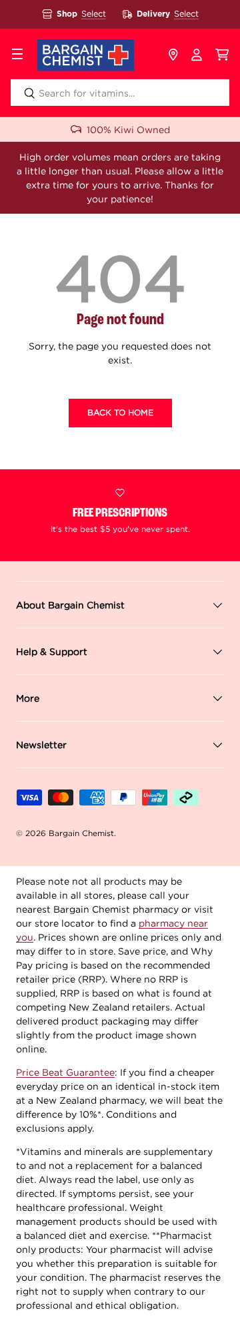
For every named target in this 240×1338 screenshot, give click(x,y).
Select (93, 13)
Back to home (120, 412)
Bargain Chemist (81, 833)
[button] (222, 55)
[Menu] (17, 55)
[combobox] (120, 92)
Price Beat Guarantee (65, 1072)
